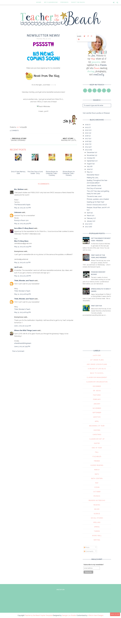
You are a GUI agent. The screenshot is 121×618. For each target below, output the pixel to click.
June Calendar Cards (94, 185)
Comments (89, 551)
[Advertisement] (43, 370)
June (88, 169)
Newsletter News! (93, 175)
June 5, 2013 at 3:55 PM (22, 346)
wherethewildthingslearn (22, 343)
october (97, 491)
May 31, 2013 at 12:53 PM (22, 247)
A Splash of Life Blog (97, 368)
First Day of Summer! (94, 188)
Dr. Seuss (97, 390)
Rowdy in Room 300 (21, 220)
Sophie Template (46, 615)
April (88, 213)
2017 (87, 138)
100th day (97, 355)
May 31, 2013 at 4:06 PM (22, 276)
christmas (97, 434)
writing (97, 540)
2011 (86, 227)
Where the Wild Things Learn (25, 330)
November (91, 155)
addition (96, 417)
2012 (87, 224)
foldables (97, 456)
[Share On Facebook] (88, 36)
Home (38, 2)
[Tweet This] (84, 36)
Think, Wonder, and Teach (24, 280)
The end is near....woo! (94, 196)
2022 (87, 130)
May (88, 172)
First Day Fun (96, 306)
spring (97, 527)
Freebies (64, 2)
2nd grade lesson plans (97, 364)
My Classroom (51, 2)
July (88, 166)
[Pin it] (78, 39)
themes (97, 531)
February (90, 218)
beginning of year (97, 426)
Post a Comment (18, 351)
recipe (96, 509)
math (97, 474)
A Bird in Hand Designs (95, 615)
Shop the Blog (78, 2)
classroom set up (96, 439)
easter (97, 443)
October (90, 158)
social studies (97, 518)
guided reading (96, 465)
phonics (97, 496)
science (97, 513)
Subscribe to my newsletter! (94, 564)
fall (97, 452)
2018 (87, 136)
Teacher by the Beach (32, 615)
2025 (87, 124)
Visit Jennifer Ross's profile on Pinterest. (96, 113)
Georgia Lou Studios (69, 615)
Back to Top (115, 614)
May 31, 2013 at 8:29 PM (22, 294)
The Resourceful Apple (22, 204)
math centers (97, 478)
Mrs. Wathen (19, 189)
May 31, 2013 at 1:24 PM (22, 262)
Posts (87, 547)
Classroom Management (97, 377)
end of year (97, 448)
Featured (97, 395)
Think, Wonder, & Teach (22, 291)
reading (97, 505)
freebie (97, 461)
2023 (87, 127)
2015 (87, 144)
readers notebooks (97, 500)
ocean (97, 487)
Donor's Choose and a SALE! (97, 205)
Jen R (16, 267)
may (96, 483)
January (90, 221)
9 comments (14, 130)
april (97, 421)
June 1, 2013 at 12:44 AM (22, 326)
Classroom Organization (97, 382)
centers (96, 430)
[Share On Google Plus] (91, 36)
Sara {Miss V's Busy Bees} (23, 228)
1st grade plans (97, 360)
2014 (87, 147)
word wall (97, 535)
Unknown (17, 212)
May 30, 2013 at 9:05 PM (22, 223)
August (89, 164)
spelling (96, 522)
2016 (87, 141)
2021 (87, 133)
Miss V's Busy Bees (21, 241)
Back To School (97, 373)
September (91, 161)
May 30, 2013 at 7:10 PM (22, 208)
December (91, 152)
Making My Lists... (93, 178)
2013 (87, 150)
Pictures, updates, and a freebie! (98, 199)
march (97, 469)
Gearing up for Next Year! (95, 202)
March (89, 215)
